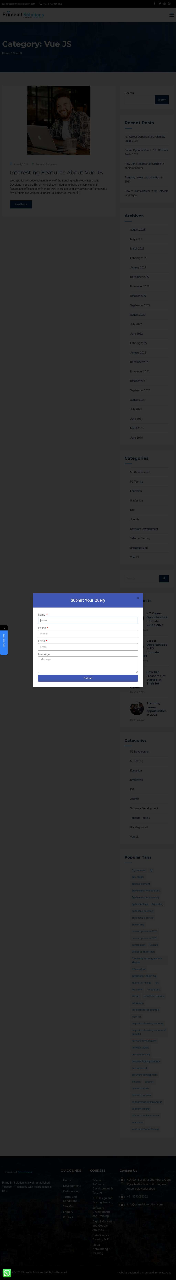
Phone (42, 628)
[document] (88, 640)
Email (41, 641)
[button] (138, 598)
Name (42, 614)
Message (44, 654)
